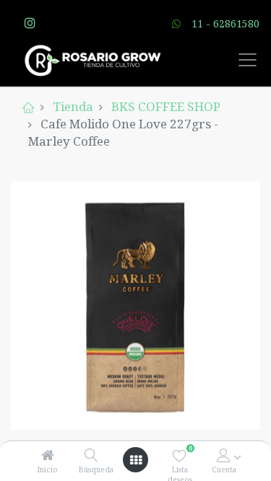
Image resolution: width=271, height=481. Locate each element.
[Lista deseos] (179, 455)
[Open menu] (136, 460)
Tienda (73, 106)
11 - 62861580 (225, 23)
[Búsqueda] (91, 455)
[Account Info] (224, 455)
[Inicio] (47, 455)
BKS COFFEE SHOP (165, 106)
